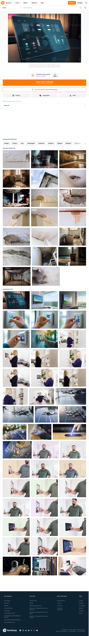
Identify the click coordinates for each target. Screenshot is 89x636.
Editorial (34, 3)
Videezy (6, 605)
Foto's (17, 3)
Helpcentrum (60, 600)
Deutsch (80, 608)
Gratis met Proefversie (44, 82)
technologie (31, 143)
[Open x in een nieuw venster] (34, 630)
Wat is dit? (18, 101)
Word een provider (59, 608)
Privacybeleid (70, 631)
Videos (25, 3)
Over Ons (58, 605)
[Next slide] (82, 143)
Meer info (6, 105)
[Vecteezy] (3, 3)
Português (81, 605)
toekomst (41, 143)
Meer (42, 3)
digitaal (59, 143)
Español (80, 603)
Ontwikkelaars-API (9, 613)
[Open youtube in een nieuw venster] (37, 630)
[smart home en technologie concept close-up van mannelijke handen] (46, 449)
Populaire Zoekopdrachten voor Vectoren (38, 608)
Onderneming (8, 608)
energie (6, 143)
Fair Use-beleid (79, 631)
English (80, 600)
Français (80, 610)
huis (22, 143)
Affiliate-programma (35, 605)
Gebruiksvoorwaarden (60, 631)
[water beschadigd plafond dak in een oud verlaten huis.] (16, 159)
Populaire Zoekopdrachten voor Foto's (38, 612)
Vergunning (32, 600)
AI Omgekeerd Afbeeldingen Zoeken (10, 616)
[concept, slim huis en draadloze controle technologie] (39, 432)
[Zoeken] (79, 8)
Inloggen (78, 2)
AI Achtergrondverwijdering (12, 620)
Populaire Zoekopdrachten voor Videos (38, 616)
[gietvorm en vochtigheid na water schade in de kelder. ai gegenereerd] (72, 159)
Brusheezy (7, 600)
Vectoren (8, 3)
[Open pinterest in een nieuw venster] (28, 630)
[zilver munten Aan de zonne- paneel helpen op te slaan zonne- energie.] (70, 396)
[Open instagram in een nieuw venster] (23, 630)
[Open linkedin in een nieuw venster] (26, 630)
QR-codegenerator (9, 622)
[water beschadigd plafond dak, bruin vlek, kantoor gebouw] (44, 198)
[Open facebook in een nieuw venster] (20, 630)
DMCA (31, 603)
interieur (51, 143)
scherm (15, 143)
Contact (58, 603)
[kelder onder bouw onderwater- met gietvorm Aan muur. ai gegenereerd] (17, 276)
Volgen (54, 76)
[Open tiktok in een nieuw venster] (31, 630)
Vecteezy (6, 603)
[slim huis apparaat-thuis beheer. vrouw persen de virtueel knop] (72, 566)
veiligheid (78, 143)
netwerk (68, 143)
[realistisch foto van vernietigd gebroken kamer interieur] (16, 198)
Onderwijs (7, 610)
